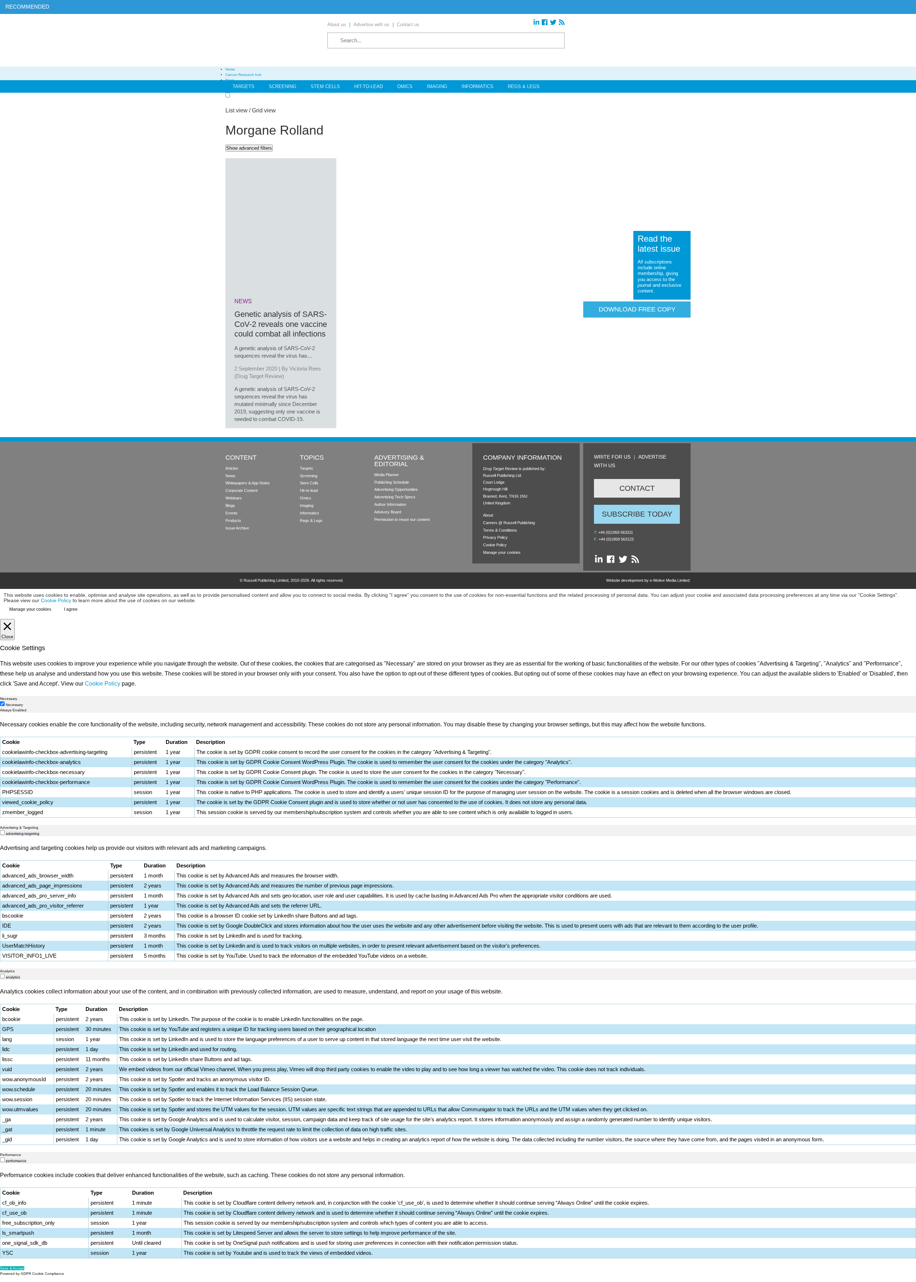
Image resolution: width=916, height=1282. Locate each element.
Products (233, 520)
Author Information (390, 504)
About (488, 515)
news (243, 301)
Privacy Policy (495, 537)
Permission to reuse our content (402, 519)
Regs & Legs (524, 86)
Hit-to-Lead (368, 86)
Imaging (437, 86)
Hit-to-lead (309, 490)
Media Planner (386, 475)
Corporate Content (241, 490)
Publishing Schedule (391, 482)
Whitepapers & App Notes (247, 483)
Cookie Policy (495, 545)
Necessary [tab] (8, 699)
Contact (637, 488)
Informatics (477, 86)
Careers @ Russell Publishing (509, 523)
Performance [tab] (10, 1155)
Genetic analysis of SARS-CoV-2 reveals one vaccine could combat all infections (280, 324)
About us (336, 24)
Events (231, 513)
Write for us (612, 457)
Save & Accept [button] (12, 1268)
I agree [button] (71, 609)
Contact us (408, 24)
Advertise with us (371, 24)
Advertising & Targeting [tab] (19, 827)
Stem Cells (325, 86)
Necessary (14, 705)
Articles (231, 468)
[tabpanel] (458, 769)
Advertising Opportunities (396, 489)
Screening (282, 86)
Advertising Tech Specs (394, 497)
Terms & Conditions (500, 530)
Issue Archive (237, 528)
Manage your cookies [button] (502, 552)
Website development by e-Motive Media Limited (648, 580)
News (230, 476)
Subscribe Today (637, 514)
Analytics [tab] (7, 971)
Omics (405, 86)
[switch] (2, 832)
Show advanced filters (249, 148)
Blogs (230, 505)
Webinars (233, 498)
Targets (243, 86)
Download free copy (637, 309)
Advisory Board (387, 512)
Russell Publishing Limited (266, 580)
